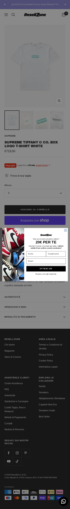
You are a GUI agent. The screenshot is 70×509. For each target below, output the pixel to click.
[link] (46, 235)
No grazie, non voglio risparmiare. (46, 274)
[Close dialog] (65, 230)
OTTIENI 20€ (46, 269)
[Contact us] (63, 501)
